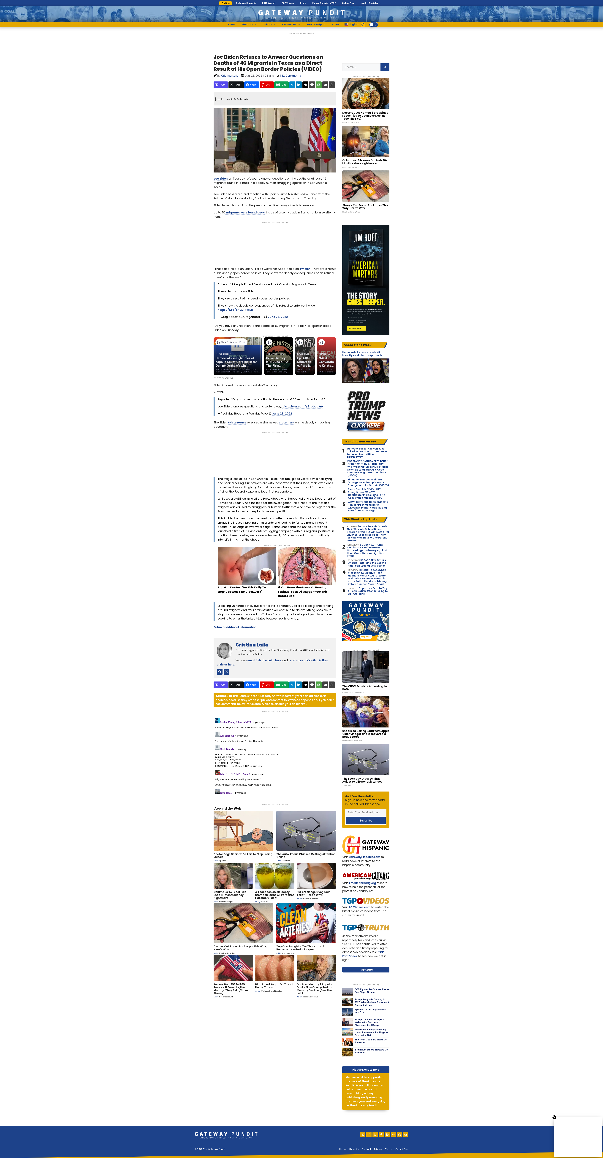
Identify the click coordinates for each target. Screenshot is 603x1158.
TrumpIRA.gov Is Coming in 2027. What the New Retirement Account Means (372, 1002)
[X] (375, 1134)
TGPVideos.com (359, 907)
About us (354, 1149)
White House (237, 422)
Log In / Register (369, 3)
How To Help (314, 24)
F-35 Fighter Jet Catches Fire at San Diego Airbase (372, 991)
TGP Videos (288, 3)
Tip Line (225, 3)
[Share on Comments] (312, 84)
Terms (388, 1149)
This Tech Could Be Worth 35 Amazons (371, 1041)
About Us (247, 24)
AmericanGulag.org (362, 883)
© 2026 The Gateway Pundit (210, 1149)
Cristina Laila (252, 644)
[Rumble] (387, 1134)
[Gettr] (369, 1134)
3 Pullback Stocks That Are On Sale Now (371, 1051)
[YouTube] (405, 1134)
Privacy (378, 1149)
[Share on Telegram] (292, 84)
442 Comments (290, 76)
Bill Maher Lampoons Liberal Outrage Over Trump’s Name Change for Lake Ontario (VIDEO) (368, 482)
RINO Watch (268, 3)
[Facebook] (381, 1134)
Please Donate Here (366, 1070)
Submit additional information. (235, 627)
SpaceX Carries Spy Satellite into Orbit (370, 1011)
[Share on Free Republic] (305, 84)
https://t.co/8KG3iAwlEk (235, 310)
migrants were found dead (245, 212)
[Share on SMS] (319, 84)
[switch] (373, 24)
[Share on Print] (332, 84)
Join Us (267, 24)
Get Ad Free (348, 3)
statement (287, 422)
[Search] (384, 67)
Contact (366, 1149)
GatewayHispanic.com (364, 857)
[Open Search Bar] (363, 24)
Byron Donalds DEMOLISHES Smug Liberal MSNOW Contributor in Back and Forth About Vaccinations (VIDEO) (366, 493)
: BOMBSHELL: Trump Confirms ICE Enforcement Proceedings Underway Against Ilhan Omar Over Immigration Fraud (367, 550)
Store (303, 3)
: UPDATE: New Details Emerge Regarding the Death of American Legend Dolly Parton (367, 563)
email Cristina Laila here (264, 660)
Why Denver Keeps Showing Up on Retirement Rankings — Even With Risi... (371, 1032)
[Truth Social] (362, 1134)
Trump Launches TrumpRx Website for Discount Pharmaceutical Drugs (369, 1022)
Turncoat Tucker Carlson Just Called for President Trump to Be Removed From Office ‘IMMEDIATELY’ (367, 453)
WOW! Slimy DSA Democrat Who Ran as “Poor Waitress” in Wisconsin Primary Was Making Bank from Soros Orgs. (368, 506)
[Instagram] (399, 1134)
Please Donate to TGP (324, 3)
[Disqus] (275, 756)
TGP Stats (366, 970)
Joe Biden (221, 178)
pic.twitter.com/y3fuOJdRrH (302, 406)
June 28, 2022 (278, 317)
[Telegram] (393, 1134)
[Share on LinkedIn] (299, 84)
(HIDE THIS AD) (308, 33)
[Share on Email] (325, 84)
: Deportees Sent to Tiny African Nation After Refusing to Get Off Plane (368, 591)
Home (231, 24)
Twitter (305, 269)
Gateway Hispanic (246, 3)
